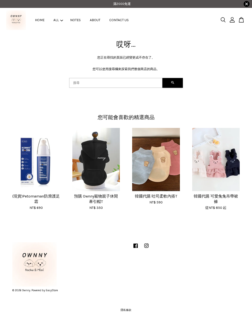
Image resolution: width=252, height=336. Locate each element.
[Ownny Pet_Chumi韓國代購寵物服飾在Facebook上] (135, 248)
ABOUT (95, 20)
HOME (40, 20)
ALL (56, 20)
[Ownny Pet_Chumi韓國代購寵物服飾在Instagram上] (146, 248)
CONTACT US (119, 20)
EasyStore (52, 290)
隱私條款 (126, 310)
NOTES (75, 20)
